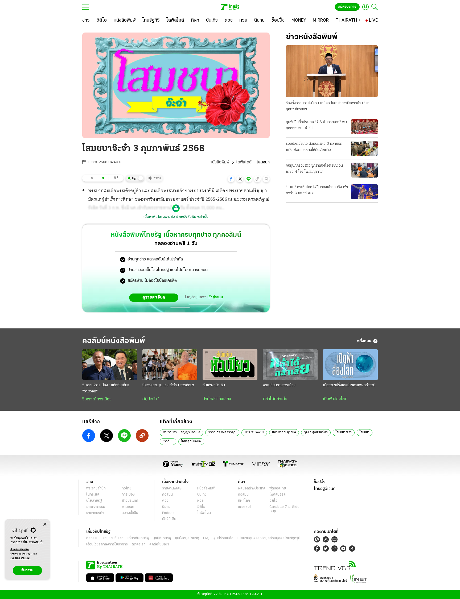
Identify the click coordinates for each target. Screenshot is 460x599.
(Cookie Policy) (20, 558)
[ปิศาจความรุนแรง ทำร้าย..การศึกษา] (169, 364)
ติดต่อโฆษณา (159, 544)
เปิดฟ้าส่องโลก (335, 399)
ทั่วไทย (127, 489)
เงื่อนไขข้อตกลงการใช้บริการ (107, 544)
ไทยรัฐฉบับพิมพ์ (191, 441)
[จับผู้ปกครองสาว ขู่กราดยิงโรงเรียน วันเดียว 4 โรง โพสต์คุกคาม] (364, 170)
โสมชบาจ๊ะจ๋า (344, 432)
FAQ (206, 538)
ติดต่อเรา (138, 544)
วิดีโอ (201, 507)
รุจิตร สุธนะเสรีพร (316, 432)
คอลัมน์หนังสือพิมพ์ (113, 341)
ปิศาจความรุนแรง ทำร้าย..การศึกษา (168, 385)
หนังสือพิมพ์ (219, 162)
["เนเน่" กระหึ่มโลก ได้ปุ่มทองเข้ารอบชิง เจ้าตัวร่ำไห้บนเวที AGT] (364, 191)
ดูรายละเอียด (153, 297)
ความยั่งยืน (130, 513)
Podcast (169, 513)
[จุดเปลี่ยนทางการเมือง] (290, 364)
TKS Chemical (254, 432)
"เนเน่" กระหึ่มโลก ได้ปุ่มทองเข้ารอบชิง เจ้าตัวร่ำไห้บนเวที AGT (317, 190)
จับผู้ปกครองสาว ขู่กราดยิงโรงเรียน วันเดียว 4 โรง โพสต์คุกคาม (314, 169)
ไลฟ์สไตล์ (244, 162)
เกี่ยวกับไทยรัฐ (138, 538)
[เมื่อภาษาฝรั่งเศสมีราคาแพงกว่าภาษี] (350, 364)
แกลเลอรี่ (245, 507)
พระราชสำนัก (96, 489)
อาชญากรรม (95, 507)
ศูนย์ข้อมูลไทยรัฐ (187, 538)
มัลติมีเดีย (169, 519)
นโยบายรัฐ (94, 501)
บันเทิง (202, 495)
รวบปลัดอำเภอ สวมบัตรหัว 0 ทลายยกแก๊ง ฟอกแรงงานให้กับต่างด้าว (314, 147)
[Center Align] (44, 524)
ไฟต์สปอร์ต (277, 495)
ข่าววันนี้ (168, 441)
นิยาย (166, 507)
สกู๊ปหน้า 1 (151, 399)
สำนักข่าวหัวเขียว (217, 399)
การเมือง (128, 495)
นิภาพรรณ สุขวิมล (284, 432)
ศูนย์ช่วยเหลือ (223, 538)
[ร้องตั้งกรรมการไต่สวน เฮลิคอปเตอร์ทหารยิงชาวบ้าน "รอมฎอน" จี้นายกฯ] (332, 71)
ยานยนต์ (128, 507)
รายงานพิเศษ (172, 489)
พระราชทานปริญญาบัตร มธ (181, 432)
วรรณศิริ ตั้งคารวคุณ (222, 432)
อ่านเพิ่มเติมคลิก (21, 551)
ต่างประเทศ (130, 501)
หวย (200, 501)
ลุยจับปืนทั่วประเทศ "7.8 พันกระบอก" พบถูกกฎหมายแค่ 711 (316, 125)
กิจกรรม (92, 538)
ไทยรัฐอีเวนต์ (324, 489)
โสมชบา (364, 432)
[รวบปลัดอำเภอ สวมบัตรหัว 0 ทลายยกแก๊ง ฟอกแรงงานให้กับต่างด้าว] (364, 148)
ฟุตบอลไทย (277, 489)
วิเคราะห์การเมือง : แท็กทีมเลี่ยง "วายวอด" (105, 388)
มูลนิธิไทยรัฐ (162, 538)
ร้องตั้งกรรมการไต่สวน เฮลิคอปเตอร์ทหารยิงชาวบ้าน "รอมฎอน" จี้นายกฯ (329, 106)
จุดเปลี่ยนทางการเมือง (279, 385)
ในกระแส (92, 495)
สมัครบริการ (347, 7)
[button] (231, 178)
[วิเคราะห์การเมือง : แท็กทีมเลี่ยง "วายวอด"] (109, 364)
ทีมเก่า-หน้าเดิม (214, 385)
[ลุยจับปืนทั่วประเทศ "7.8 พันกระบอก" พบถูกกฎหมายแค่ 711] (364, 126)
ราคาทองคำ (95, 513)
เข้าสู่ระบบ (215, 297)
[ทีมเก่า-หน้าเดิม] (230, 364)
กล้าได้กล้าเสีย (275, 399)
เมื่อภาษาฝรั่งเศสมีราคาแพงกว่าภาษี (349, 385)
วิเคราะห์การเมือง (97, 399)
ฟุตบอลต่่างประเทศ (251, 489)
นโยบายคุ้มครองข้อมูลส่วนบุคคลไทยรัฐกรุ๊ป (268, 538)
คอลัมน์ (167, 495)
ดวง (165, 501)
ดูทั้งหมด (364, 341)
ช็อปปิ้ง (319, 482)
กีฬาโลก (244, 501)
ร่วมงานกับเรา (113, 538)
